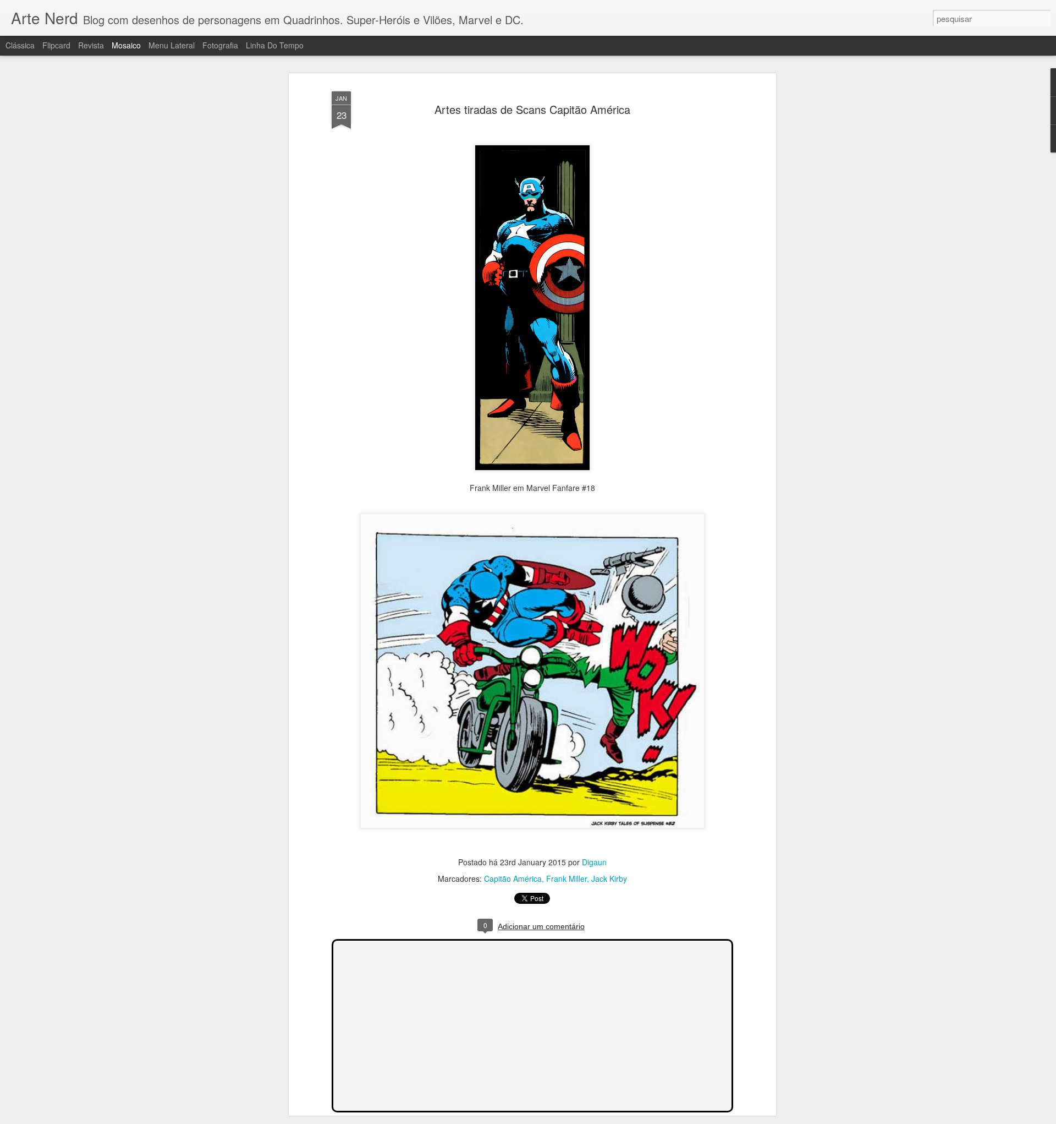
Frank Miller (566, 879)
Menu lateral (171, 45)
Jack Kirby (609, 879)
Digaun (594, 862)
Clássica (20, 45)
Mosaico (126, 45)
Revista (91, 45)
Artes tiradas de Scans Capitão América (532, 109)
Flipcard (56, 45)
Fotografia (220, 45)
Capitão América (513, 879)
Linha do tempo (275, 45)
